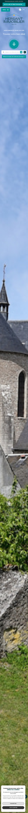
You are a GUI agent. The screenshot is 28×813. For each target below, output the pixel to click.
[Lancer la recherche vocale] (14, 44)
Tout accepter (13, 807)
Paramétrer (13, 803)
